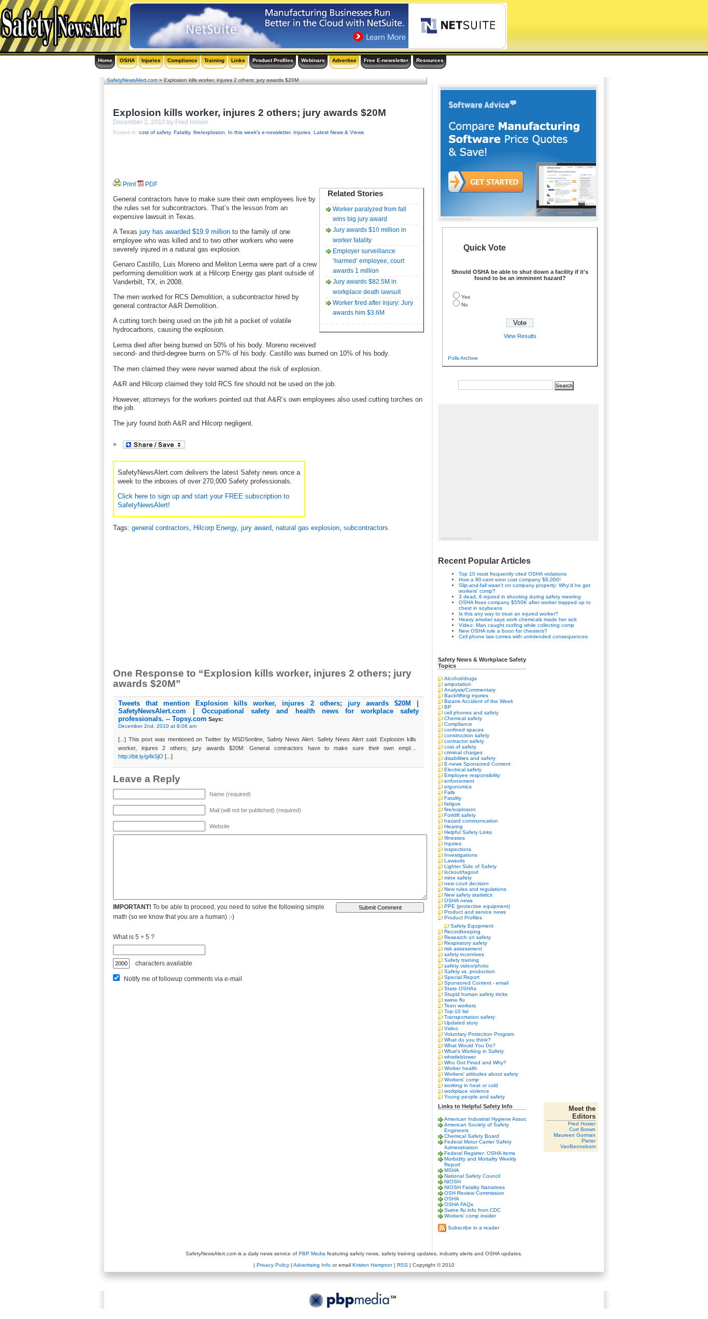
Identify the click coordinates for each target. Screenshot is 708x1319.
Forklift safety (460, 815)
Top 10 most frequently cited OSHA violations (513, 574)
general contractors (160, 528)
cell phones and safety (471, 712)
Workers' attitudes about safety (481, 1074)
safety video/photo (466, 966)
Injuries (151, 60)
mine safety (458, 878)
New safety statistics (468, 895)
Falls (449, 792)
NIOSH (452, 1181)
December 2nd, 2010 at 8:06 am (157, 726)
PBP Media (312, 1253)
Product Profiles (272, 60)
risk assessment (463, 948)
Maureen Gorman (575, 1135)
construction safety (466, 735)
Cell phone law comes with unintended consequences (523, 636)
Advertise (344, 60)
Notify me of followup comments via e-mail (183, 979)
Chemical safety (463, 718)
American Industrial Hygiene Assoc (485, 1119)
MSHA (451, 1170)
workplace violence (466, 1091)
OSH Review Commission (474, 1193)
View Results (520, 336)
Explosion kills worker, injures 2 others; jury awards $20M (249, 112)
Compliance (182, 60)
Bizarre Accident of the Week (478, 701)
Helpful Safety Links (468, 832)
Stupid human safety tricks (475, 994)
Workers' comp (461, 1079)
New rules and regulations (475, 889)
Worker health (460, 1068)
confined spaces (464, 729)
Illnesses (454, 838)
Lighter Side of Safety (470, 866)
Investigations (460, 855)
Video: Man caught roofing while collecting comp (516, 625)
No (464, 304)
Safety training (461, 960)
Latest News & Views (339, 132)
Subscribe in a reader (473, 1227)
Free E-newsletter (386, 60)
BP (447, 707)
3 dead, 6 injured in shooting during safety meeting (520, 596)
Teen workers (460, 1005)
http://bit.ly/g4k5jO (140, 756)
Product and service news (475, 912)
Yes (465, 297)
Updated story (461, 1022)
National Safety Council (472, 1176)
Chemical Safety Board (471, 1136)
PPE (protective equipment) (477, 906)
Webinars (313, 60)
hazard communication (471, 821)
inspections (457, 849)
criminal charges (463, 752)
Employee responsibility (472, 775)
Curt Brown (582, 1129)
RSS (402, 1265)
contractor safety (464, 741)
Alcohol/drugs (460, 678)
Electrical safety (463, 769)
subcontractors (366, 528)
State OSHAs (460, 988)
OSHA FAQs (458, 1204)
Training (214, 60)
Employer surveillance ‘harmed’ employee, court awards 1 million (368, 260)
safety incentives (464, 954)
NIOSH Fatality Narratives (474, 1187)
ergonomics (458, 786)
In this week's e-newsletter (259, 132)
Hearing (453, 826)
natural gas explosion (307, 528)
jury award (256, 528)
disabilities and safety (469, 758)
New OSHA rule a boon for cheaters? (503, 631)
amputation (457, 684)
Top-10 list (456, 1011)
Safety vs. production (469, 971)
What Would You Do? (469, 1045)
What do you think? (467, 1040)
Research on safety (467, 937)
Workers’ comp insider (470, 1216)
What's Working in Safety (474, 1051)
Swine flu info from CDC (472, 1210)
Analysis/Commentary (469, 690)
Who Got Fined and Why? (475, 1062)
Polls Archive (463, 358)
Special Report (461, 977)
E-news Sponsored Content (477, 764)
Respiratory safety (465, 943)
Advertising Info (312, 1265)
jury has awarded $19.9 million (184, 232)
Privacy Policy (273, 1265)
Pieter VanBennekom (578, 1143)
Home (105, 60)
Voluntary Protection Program (479, 1034)
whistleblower (460, 1057)
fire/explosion (209, 132)
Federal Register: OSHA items (479, 1153)
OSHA (127, 60)
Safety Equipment (471, 926)
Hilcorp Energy (215, 528)
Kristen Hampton (372, 1265)
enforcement (459, 781)
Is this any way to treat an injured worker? (508, 614)
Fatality (182, 132)
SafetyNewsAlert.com (132, 80)
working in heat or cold (471, 1085)
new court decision (466, 883)
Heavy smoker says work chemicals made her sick (518, 619)
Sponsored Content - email (476, 983)
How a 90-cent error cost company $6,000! (510, 579)
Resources (430, 60)
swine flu (454, 1000)
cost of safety (155, 132)
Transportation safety (469, 1017)
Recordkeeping (462, 931)
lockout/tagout (461, 872)
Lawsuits (454, 860)
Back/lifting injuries (466, 695)
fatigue (452, 804)
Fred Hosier (582, 1123)
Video (451, 1028)
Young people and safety (474, 1097)
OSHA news (458, 900)
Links (238, 60)
